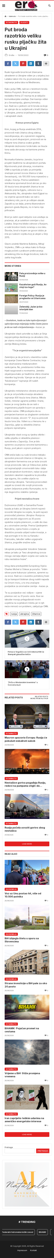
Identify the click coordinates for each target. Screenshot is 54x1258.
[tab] (41, 697)
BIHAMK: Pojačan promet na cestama (22, 1030)
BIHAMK (37, 1232)
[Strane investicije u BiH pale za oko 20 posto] (27, 962)
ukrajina (24, 614)
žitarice (36, 614)
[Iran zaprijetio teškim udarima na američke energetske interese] (27, 1097)
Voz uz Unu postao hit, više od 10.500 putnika (23, 895)
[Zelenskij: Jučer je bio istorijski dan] (11, 310)
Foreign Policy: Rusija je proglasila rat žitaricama (32, 296)
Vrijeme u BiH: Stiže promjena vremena (22, 1075)
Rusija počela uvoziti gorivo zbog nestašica (25, 829)
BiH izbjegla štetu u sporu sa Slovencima (22, 940)
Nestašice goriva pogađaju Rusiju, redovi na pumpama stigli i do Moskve (25, 784)
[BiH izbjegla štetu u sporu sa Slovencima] (27, 917)
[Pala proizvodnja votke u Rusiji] (11, 276)
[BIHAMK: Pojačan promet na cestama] (27, 1007)
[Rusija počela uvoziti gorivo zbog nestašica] (27, 806)
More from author (39, 698)
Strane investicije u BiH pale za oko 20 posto (26, 985)
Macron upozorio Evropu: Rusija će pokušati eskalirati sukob (26, 739)
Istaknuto (12, 16)
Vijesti (24, 22)
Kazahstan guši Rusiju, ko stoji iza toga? (32, 285)
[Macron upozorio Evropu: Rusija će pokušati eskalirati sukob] (27, 716)
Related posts (41, 697)
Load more (27, 844)
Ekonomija (11, 889)
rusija (14, 614)
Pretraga (9, 1147)
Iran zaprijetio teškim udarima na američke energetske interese (24, 1120)
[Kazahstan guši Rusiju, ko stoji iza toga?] (11, 287)
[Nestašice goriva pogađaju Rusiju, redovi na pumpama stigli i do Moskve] (27, 761)
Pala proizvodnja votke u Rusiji (32, 274)
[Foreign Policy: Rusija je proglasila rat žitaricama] (11, 298)
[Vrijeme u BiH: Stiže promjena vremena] (27, 1052)
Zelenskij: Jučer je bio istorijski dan (30, 308)
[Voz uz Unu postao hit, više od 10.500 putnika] (27, 872)
